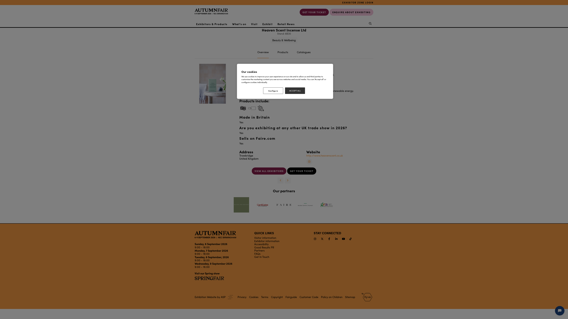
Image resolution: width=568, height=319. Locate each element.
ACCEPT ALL (295, 90)
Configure (273, 90)
